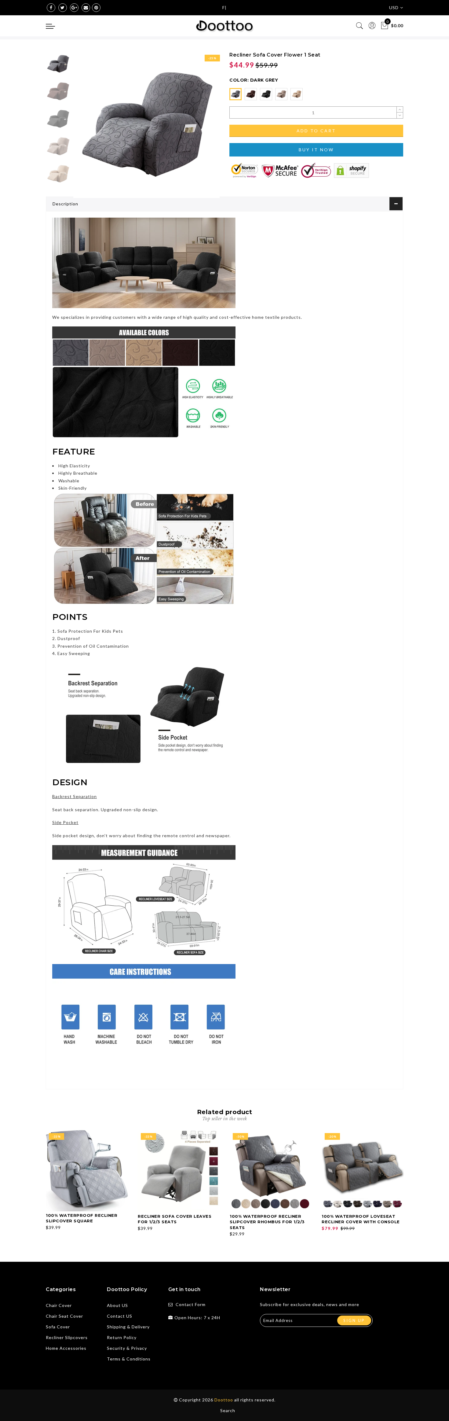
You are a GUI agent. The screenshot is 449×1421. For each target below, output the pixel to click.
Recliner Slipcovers (67, 1337)
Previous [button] (84, 128)
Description (65, 203)
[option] (146, 125)
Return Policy (122, 1337)
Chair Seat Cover (64, 1316)
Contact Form (191, 1304)
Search (227, 1410)
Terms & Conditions (129, 1358)
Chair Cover (59, 1305)
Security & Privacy (127, 1348)
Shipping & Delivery (128, 1326)
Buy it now (316, 149)
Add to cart (316, 130)
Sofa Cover (58, 1326)
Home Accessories (66, 1348)
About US (117, 1305)
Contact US (119, 1316)
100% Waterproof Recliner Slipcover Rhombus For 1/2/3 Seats (267, 1222)
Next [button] (200, 128)
